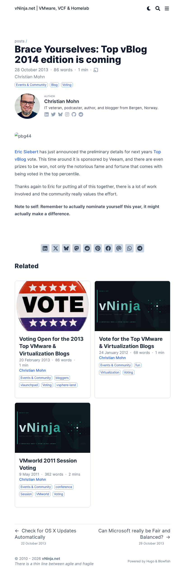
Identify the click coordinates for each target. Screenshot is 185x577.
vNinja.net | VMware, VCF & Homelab (52, 8)
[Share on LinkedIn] (45, 248)
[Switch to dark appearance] (149, 8)
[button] (166, 8)
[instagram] (67, 114)
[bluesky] (60, 114)
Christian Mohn (30, 76)
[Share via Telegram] (140, 248)
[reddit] (81, 114)
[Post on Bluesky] (66, 248)
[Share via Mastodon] (76, 248)
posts (20, 41)
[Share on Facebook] (108, 248)
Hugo (150, 561)
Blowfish (164, 561)
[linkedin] (46, 114)
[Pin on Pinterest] (98, 248)
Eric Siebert (27, 151)
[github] (74, 114)
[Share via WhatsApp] (129, 248)
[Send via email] (119, 248)
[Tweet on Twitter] (55, 248)
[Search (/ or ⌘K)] (157, 8)
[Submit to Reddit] (87, 248)
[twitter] (53, 114)
